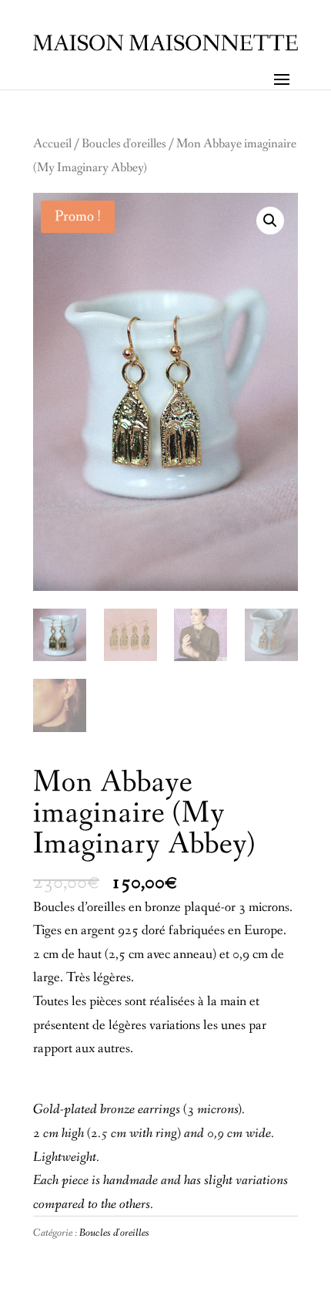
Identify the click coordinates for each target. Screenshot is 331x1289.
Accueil (52, 144)
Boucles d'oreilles (124, 144)
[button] (270, 221)
